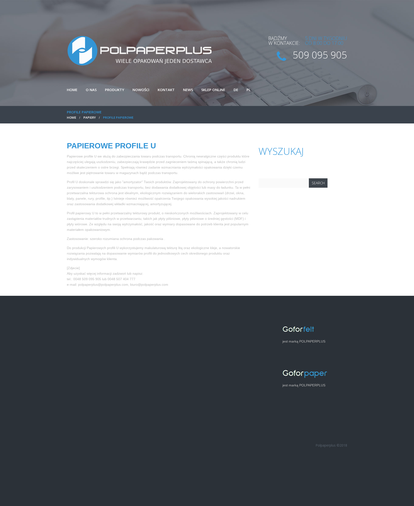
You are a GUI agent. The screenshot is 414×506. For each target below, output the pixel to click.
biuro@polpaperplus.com (149, 284)
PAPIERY (89, 117)
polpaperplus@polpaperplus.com (103, 284)
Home (71, 117)
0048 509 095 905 (87, 279)
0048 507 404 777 (121, 279)
